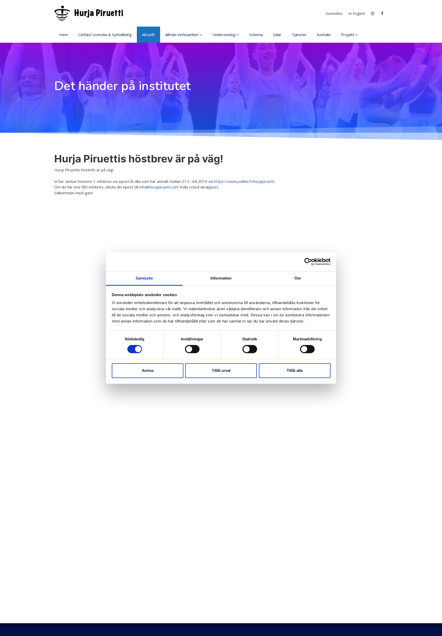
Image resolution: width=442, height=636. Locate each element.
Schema (256, 34)
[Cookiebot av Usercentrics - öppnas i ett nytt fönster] (308, 261)
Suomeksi (334, 13)
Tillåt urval (221, 370)
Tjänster (299, 34)
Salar (277, 34)
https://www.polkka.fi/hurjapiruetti (244, 181)
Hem (63, 34)
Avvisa (147, 370)
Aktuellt (148, 34)
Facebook (383, 13)
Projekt (347, 34)
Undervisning (223, 34)
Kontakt (324, 34)
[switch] (192, 349)
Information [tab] (221, 278)
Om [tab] (297, 278)
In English (356, 13)
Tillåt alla (295, 370)
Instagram (373, 13)
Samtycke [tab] (144, 278)
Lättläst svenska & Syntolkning (105, 34)
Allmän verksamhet (181, 34)
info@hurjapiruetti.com (159, 186)
